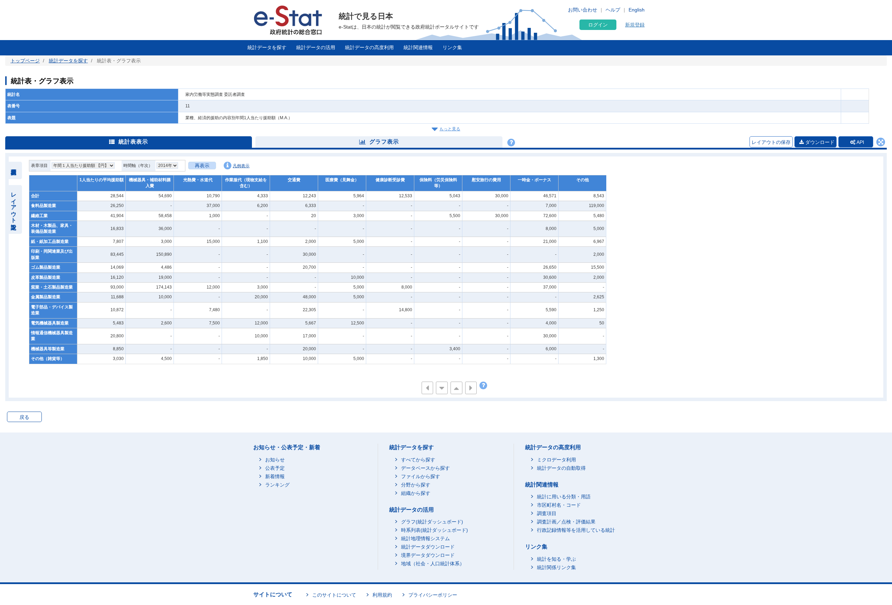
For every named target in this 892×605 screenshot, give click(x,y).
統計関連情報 (418, 47)
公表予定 (275, 468)
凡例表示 (241, 165)
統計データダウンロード (428, 546)
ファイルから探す (420, 476)
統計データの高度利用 (369, 47)
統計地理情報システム (425, 538)
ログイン (598, 25)
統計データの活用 (315, 47)
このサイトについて (334, 594)
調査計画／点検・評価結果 (566, 521)
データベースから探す (425, 468)
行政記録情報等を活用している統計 (576, 530)
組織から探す (415, 493)
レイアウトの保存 (771, 142)
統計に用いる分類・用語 (564, 496)
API (859, 142)
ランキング (277, 484)
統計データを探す (266, 47)
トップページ (25, 60)
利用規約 (382, 594)
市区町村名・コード (559, 505)
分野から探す (415, 484)
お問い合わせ (582, 9)
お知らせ (275, 459)
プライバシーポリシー (432, 594)
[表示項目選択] (14, 170)
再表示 (202, 165)
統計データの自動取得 (561, 468)
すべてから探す (418, 459)
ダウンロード (819, 142)
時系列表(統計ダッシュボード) (434, 530)
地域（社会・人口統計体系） (432, 563)
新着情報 (275, 476)
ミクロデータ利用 (556, 459)
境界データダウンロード (428, 555)
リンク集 (452, 47)
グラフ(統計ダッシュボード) (432, 521)
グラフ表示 (384, 142)
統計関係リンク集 (556, 567)
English (637, 9)
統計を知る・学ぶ (556, 559)
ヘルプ (613, 9)
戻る (24, 417)
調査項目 (546, 513)
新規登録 (635, 25)
